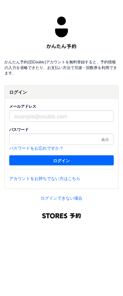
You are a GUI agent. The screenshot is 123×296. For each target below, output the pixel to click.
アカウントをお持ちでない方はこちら (44, 178)
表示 (105, 139)
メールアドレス (22, 106)
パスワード (19, 129)
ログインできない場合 (61, 198)
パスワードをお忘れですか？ (36, 148)
